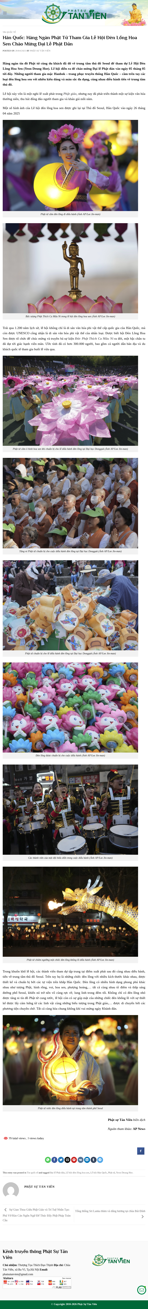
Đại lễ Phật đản (57, 1172)
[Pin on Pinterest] (74, 1160)
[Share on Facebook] (140, 1153)
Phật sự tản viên (40, 51)
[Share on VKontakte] (81, 1160)
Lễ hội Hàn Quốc (98, 1172)
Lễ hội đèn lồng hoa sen (77, 1172)
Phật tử (111, 1172)
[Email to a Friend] (67, 1160)
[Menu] (5, 12)
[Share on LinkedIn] (87, 1160)
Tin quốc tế (9, 32)
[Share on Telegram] (100, 1160)
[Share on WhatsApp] (48, 1160)
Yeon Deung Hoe (124, 1172)
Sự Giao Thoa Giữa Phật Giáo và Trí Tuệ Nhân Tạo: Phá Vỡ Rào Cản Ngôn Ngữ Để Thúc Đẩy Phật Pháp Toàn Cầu (37, 1215)
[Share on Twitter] (61, 1160)
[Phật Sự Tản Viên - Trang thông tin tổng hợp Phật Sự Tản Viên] (74, 13)
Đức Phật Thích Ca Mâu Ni (94, 338)
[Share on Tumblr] (94, 1160)
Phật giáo (69, 94)
